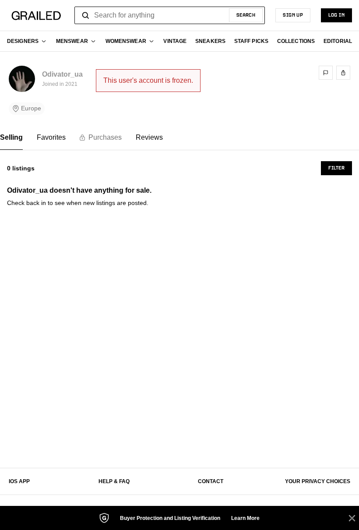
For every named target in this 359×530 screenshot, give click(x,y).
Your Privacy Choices (317, 481)
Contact (210, 481)
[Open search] (85, 15)
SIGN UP (293, 15)
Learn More (245, 518)
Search (246, 15)
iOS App (19, 481)
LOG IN (336, 15)
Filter (336, 168)
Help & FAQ (114, 481)
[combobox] (169, 15)
